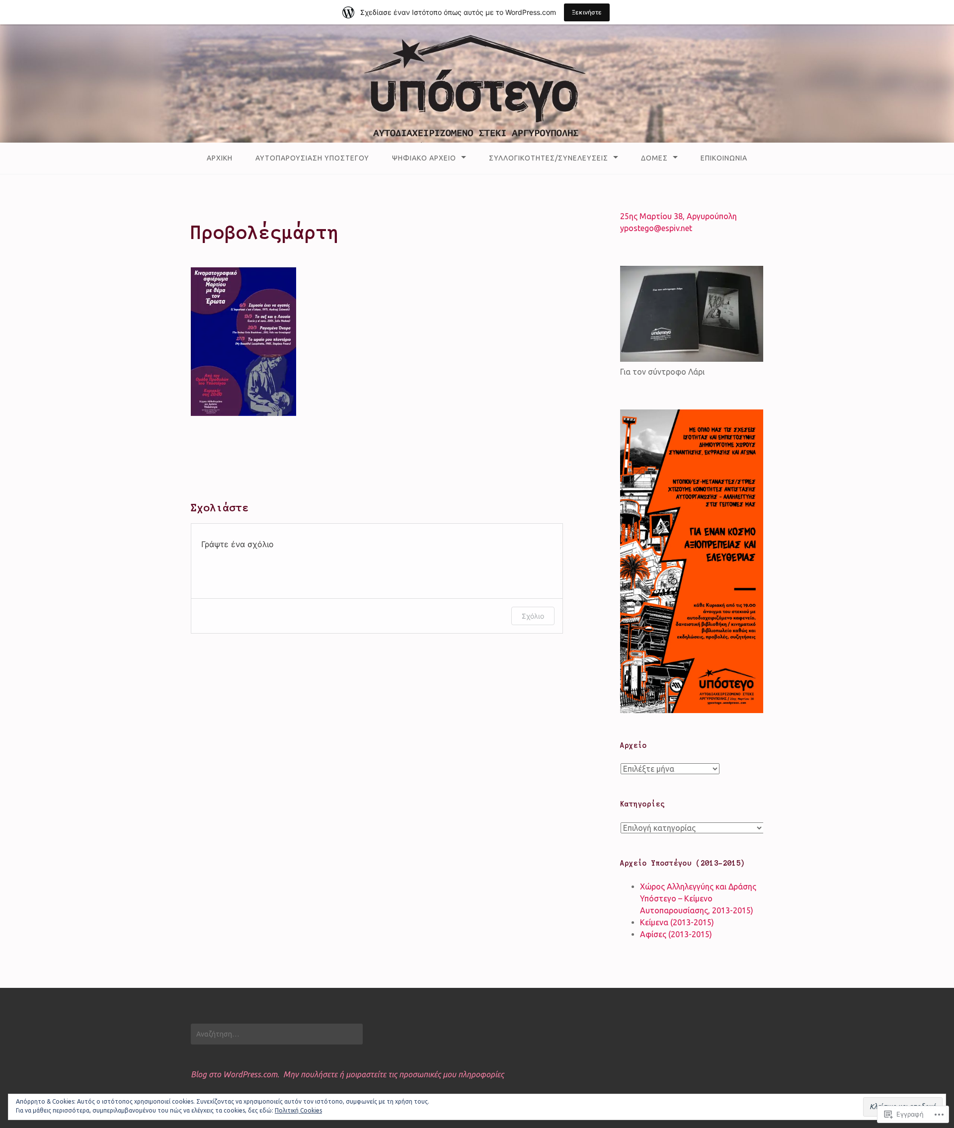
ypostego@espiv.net (656, 228)
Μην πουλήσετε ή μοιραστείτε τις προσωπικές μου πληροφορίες (393, 1074)
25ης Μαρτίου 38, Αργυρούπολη (678, 216)
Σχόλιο (533, 616)
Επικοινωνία (724, 158)
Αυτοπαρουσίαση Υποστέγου (312, 158)
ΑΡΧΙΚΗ (220, 158)
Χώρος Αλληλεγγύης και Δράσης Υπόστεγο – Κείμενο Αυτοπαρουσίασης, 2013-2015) (698, 898)
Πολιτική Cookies (298, 1110)
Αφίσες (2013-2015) (676, 934)
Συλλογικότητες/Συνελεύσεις (548, 158)
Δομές (654, 158)
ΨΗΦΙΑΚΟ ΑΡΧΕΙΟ (424, 158)
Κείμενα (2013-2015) (677, 922)
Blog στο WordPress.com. (235, 1074)
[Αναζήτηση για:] (277, 1034)
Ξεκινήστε (587, 12)
